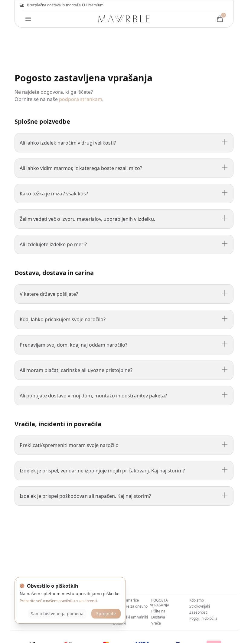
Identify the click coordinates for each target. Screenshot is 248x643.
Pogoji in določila (203, 618)
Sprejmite (106, 613)
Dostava (158, 617)
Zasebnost (198, 612)
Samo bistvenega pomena (57, 613)
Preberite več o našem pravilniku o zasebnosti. (59, 600)
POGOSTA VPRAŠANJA (159, 603)
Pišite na (158, 611)
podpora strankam (80, 99)
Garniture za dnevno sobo (130, 609)
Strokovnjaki (199, 606)
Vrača (156, 623)
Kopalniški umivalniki (130, 617)
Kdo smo (196, 600)
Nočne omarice (126, 600)
